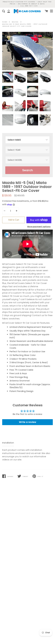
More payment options (38, 226)
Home (4, 22)
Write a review (27, 422)
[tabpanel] (27, 51)
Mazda (15, 22)
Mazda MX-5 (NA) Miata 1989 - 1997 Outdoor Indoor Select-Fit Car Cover (24, 25)
